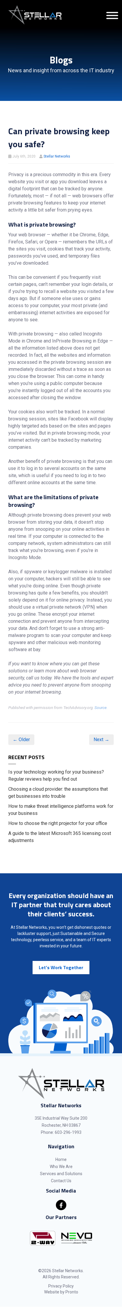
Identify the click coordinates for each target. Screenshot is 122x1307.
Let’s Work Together (61, 967)
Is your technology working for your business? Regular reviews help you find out (56, 775)
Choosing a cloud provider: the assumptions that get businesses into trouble (58, 792)
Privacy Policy (61, 1286)
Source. (100, 707)
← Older (21, 739)
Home (61, 1159)
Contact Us (61, 1180)
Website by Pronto (61, 1292)
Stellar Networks (57, 156)
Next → (101, 739)
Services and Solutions (61, 1173)
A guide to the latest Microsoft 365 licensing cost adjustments (59, 837)
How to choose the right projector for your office (57, 823)
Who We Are (61, 1166)
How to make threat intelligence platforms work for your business (60, 809)
